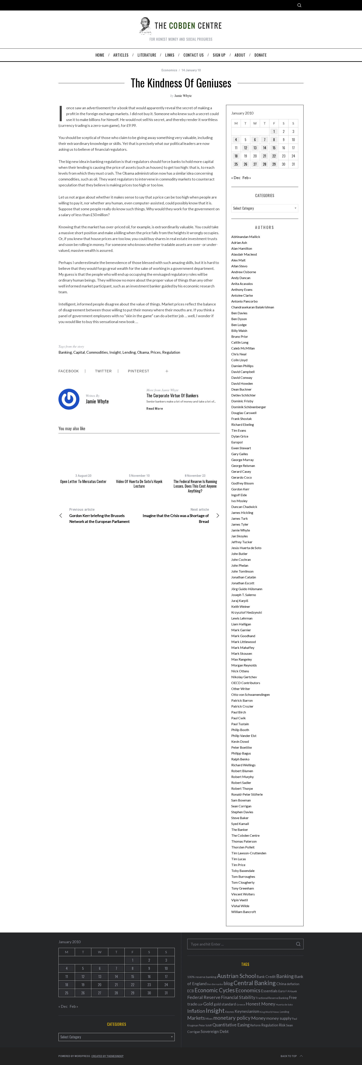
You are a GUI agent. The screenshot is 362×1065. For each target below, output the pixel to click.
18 (236, 155)
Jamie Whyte (183, 95)
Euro (281, 991)
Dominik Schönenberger (248, 407)
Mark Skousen (241, 653)
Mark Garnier (241, 630)
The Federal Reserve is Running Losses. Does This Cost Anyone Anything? (195, 486)
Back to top (289, 1056)
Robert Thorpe (242, 788)
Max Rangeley (241, 659)
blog (228, 983)
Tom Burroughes (243, 876)
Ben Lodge (239, 325)
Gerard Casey (241, 471)
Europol (237, 442)
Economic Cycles (215, 990)
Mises (209, 1018)
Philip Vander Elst (243, 736)
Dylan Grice (239, 436)
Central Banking (255, 982)
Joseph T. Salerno (243, 595)
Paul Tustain (240, 724)
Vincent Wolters (243, 894)
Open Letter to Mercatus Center (83, 481)
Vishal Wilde (240, 906)
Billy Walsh (239, 330)
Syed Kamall (240, 824)
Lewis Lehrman (241, 618)
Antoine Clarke (242, 295)
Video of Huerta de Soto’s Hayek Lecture (139, 484)
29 (274, 164)
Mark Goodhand (243, 636)
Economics (169, 70)
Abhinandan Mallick (245, 237)
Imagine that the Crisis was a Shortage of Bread (176, 516)
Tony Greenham (242, 888)
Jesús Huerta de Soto (246, 548)
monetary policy (232, 1018)
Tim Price (238, 865)
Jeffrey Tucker (241, 542)
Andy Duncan (240, 278)
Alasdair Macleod (244, 254)
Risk (282, 1025)
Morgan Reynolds (244, 665)
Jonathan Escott (242, 583)
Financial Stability (238, 997)
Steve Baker (240, 818)
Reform (255, 1025)
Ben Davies (239, 313)
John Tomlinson (242, 571)
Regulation (171, 352)
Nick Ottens (240, 671)
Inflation (196, 1011)
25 (236, 164)
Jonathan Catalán (243, 577)
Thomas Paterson (244, 841)
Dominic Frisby (242, 401)
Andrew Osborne (243, 272)
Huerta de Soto (284, 1004)
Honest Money (260, 1003)
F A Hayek (291, 991)
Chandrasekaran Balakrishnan (252, 307)
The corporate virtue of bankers (172, 395)
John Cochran (241, 559)
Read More (154, 408)
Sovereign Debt (215, 1031)
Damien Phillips (242, 366)
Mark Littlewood (243, 642)
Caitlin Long (239, 342)
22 (274, 155)
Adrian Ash (239, 242)
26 (245, 164)
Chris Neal (238, 354)
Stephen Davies (242, 812)
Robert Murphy (242, 777)
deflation (293, 984)
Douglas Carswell (243, 413)
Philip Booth (240, 730)
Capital (79, 352)
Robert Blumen (242, 771)
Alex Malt (238, 260)
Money (258, 1018)
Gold (208, 1004)
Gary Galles (239, 454)
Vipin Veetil (239, 900)
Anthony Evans (241, 289)
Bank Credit (266, 976)
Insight (115, 352)
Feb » (246, 177)
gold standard (225, 1004)
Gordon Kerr (240, 489)
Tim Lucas (238, 859)
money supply (278, 1018)
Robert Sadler (241, 782)
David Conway (241, 377)
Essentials (269, 991)
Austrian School (236, 975)
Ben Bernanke (215, 984)
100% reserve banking (201, 977)
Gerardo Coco (241, 477)
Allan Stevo (239, 266)
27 (255, 164)
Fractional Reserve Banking (272, 998)
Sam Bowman (241, 800)
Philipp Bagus (241, 753)
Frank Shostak (241, 419)
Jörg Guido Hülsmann (246, 589)
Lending (129, 352)
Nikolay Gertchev (244, 677)
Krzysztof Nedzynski (246, 612)
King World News (269, 1011)
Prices (155, 352)
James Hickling (242, 512)
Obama (143, 352)
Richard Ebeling (242, 424)
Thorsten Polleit (243, 847)
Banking (65, 352)
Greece (241, 1004)
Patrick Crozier (242, 706)
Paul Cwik (238, 718)
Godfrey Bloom (242, 483)
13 (254, 147)
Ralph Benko (240, 759)
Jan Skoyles (239, 536)
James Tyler (239, 524)
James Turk (239, 518)
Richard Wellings (243, 765)
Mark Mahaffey (242, 647)
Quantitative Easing (231, 1024)
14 (264, 147)
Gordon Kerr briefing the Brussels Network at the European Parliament (99, 516)
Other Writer (240, 689)
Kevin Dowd (240, 741)
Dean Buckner (241, 389)
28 (264, 164)
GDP (200, 1004)
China (281, 983)
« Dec (235, 177)
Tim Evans (238, 430)
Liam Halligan (241, 624)
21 (264, 155)
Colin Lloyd (239, 360)
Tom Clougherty (243, 882)
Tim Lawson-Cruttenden (248, 853)
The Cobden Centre (245, 835)
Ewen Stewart (241, 448)
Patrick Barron (242, 700)
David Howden (242, 383)
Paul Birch (238, 712)
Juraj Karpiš (239, 601)
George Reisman (243, 466)
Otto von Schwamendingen (250, 694)
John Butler (239, 554)
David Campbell (243, 372)
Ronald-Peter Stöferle (247, 794)
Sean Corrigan (241, 806)
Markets (196, 1018)
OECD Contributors (245, 683)
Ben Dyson (239, 319)
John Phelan (239, 565)
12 (245, 147)
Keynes (229, 1011)
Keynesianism (247, 1011)
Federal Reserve (203, 997)
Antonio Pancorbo (244, 301)
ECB (190, 991)
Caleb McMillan (243, 348)
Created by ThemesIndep (107, 1056)
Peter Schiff (205, 1025)
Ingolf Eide (239, 495)
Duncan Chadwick (244, 507)
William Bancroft (243, 912)
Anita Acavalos (242, 284)
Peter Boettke (241, 747)
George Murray (242, 460)
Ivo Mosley (239, 501)
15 (274, 147)
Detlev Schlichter (243, 395)
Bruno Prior (239, 336)
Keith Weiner (240, 606)
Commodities (97, 352)
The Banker (239, 829)
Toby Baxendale (243, 871)
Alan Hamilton (241, 248)
